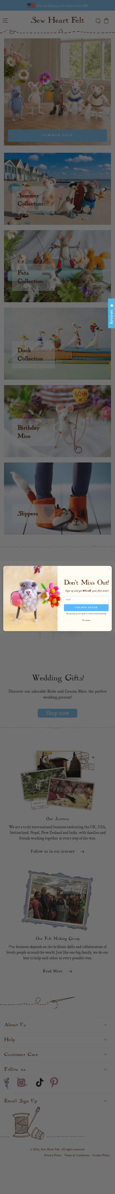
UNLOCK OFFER (86, 607)
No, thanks (86, 620)
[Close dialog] (110, 569)
